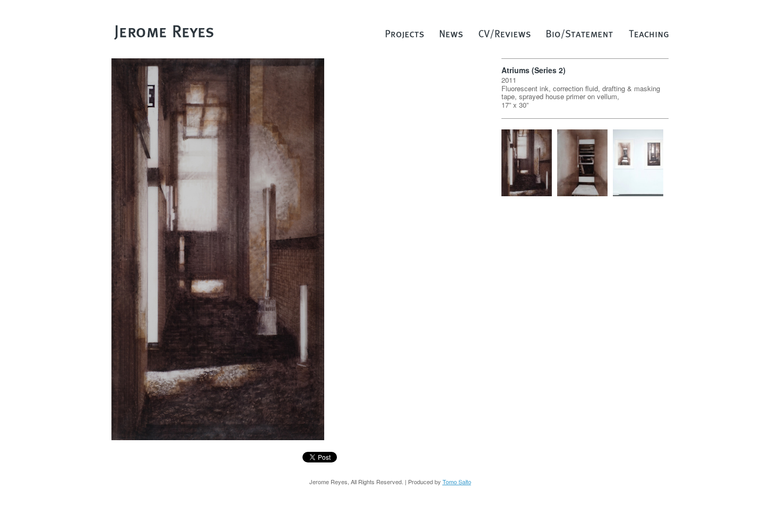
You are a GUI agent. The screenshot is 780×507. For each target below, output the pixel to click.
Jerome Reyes (164, 31)
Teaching (649, 36)
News (451, 36)
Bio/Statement (580, 36)
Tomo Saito (457, 481)
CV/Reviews (505, 36)
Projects (405, 36)
